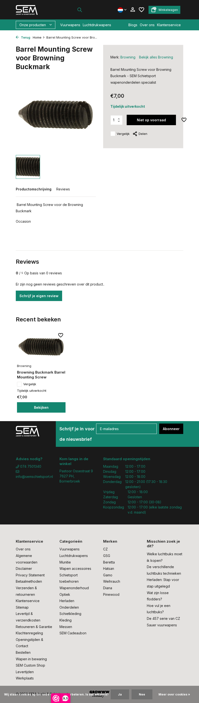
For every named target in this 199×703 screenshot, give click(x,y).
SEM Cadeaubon (72, 633)
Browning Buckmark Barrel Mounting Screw (41, 374)
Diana (107, 588)
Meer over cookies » (174, 694)
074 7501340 (30, 466)
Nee (142, 694)
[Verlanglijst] (141, 9)
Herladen (66, 601)
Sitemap (22, 607)
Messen (65, 627)
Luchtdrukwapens (97, 25)
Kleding (65, 620)
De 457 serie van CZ (163, 618)
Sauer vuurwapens (162, 625)
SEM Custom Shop (30, 665)
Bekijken (41, 407)
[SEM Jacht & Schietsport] (31, 9)
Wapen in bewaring (31, 659)
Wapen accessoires (75, 568)
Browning (127, 57)
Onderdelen (69, 607)
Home (37, 37)
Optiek (64, 594)
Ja (120, 694)
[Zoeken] (79, 9)
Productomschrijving (33, 189)
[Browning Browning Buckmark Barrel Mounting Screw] (41, 347)
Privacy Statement (30, 575)
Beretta (109, 562)
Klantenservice (169, 25)
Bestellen (23, 652)
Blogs (132, 25)
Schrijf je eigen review (38, 296)
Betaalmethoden (29, 581)
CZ (105, 549)
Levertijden (25, 672)
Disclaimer (24, 568)
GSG (106, 556)
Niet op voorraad (151, 120)
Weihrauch (111, 581)
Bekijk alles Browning (156, 57)
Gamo (107, 575)
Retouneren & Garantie (34, 627)
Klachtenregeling (29, 633)
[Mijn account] (132, 9)
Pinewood (111, 594)
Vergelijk (123, 134)
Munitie (65, 562)
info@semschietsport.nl (34, 476)
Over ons (147, 25)
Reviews (63, 189)
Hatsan (108, 568)
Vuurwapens (70, 25)
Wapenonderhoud (74, 588)
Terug (25, 37)
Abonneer (171, 429)
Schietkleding (70, 614)
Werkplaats (25, 678)
